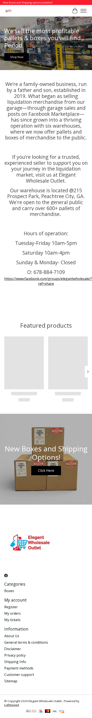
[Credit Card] (40, 711)
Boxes (9, 590)
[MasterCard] (47, 711)
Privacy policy (15, 655)
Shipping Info (15, 661)
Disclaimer (12, 648)
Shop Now (16, 57)
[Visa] (54, 711)
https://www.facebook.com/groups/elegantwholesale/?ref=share (48, 281)
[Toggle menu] (83, 10)
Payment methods (18, 668)
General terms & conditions (26, 642)
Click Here (46, 470)
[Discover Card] (61, 711)
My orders (12, 613)
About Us (11, 636)
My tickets (12, 619)
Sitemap (10, 681)
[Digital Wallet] (31, 711)
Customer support (19, 674)
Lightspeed (11, 705)
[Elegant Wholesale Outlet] (8, 10)
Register (11, 607)
